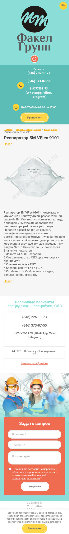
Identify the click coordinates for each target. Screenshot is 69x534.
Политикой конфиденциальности (29, 477)
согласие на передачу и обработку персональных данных (34, 470)
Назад (8, 144)
